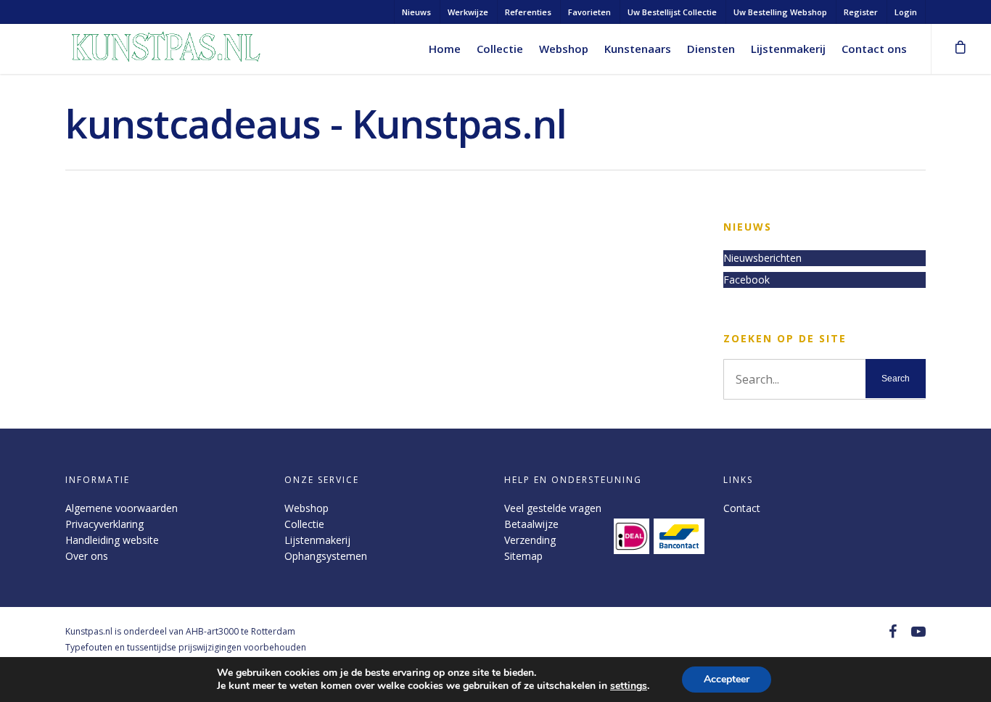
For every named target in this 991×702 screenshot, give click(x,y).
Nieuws (416, 12)
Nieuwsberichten (762, 258)
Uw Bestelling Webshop (780, 12)
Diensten (711, 48)
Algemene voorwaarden (121, 508)
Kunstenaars (637, 48)
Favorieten (589, 12)
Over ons (86, 556)
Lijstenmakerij (788, 48)
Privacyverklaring (104, 524)
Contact (741, 508)
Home (445, 48)
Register (861, 12)
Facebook (746, 279)
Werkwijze (468, 12)
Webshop (563, 48)
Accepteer (726, 679)
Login (906, 12)
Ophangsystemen (325, 556)
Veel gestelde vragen (552, 508)
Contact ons (874, 48)
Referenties (528, 12)
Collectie (500, 48)
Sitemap (523, 556)
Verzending (530, 540)
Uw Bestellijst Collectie (672, 12)
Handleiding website (112, 540)
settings (628, 686)
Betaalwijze (531, 524)
